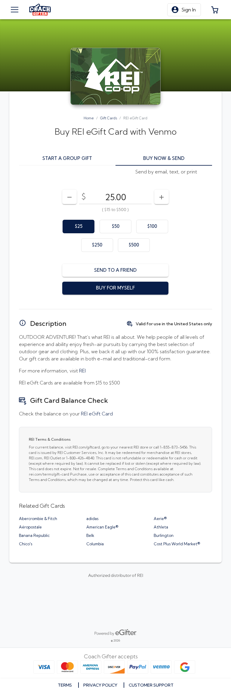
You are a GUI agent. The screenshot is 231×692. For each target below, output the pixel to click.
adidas (92, 518)
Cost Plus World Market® (177, 543)
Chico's (25, 543)
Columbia (95, 543)
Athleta (161, 527)
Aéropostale (30, 527)
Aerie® (160, 518)
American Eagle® (102, 527)
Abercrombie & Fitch (38, 518)
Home (89, 118)
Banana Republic (34, 535)
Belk (90, 535)
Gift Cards (108, 118)
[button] (184, 9)
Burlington (164, 535)
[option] (78, 226)
